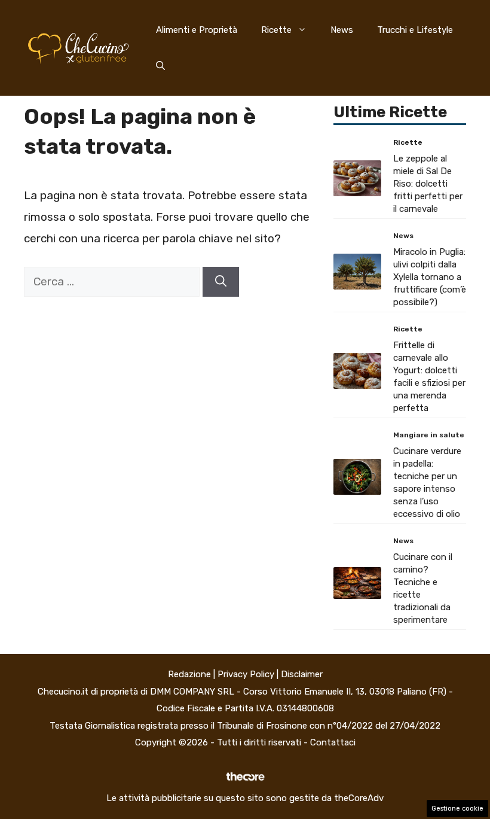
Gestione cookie (457, 808)
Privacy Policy (246, 674)
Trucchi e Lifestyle (415, 30)
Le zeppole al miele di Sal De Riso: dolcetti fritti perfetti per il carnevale (428, 183)
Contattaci (333, 742)
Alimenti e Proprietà (196, 30)
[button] (160, 66)
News (341, 30)
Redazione (189, 674)
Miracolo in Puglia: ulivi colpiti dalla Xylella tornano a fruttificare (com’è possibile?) (429, 276)
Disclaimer (302, 674)
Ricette (276, 30)
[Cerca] (221, 282)
